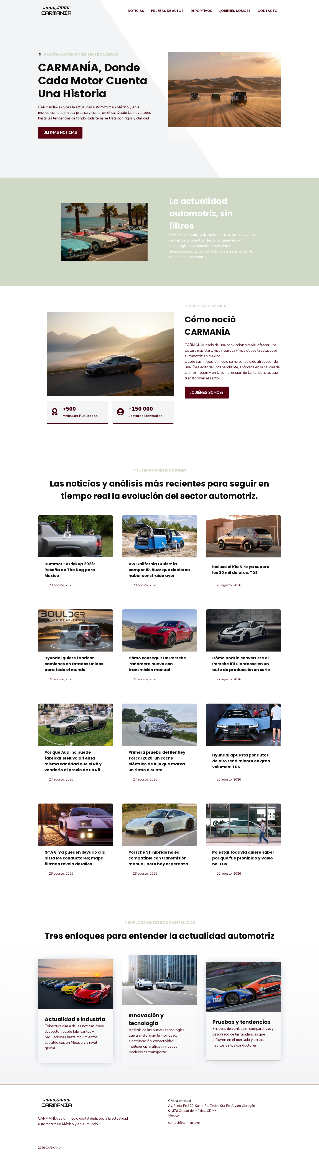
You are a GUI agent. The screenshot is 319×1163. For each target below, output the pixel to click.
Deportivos (201, 10)
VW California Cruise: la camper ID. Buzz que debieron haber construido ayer (159, 569)
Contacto (268, 10)
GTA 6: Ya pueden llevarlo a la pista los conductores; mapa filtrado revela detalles (74, 858)
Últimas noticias (60, 132)
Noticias (136, 10)
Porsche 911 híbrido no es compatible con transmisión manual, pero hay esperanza (158, 858)
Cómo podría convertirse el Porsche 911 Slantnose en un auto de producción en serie (241, 663)
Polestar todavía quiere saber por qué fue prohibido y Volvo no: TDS (243, 858)
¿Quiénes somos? (235, 10)
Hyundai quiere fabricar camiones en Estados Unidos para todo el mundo (73, 663)
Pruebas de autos (167, 10)
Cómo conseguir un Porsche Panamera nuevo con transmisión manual (157, 663)
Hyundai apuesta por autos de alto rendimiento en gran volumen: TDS (241, 760)
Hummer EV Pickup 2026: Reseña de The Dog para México (69, 569)
